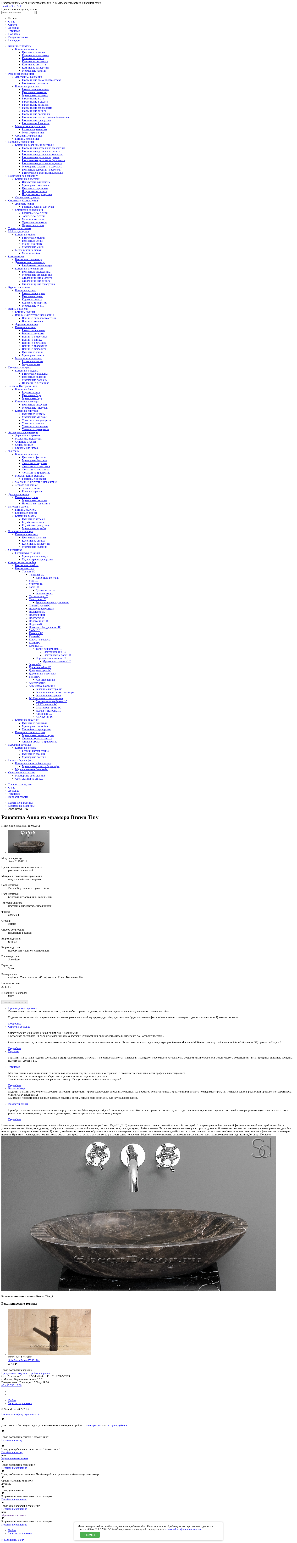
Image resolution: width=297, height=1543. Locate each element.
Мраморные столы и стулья (38, 735)
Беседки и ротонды (19, 744)
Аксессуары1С (37, 682)
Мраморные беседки (34, 757)
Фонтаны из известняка (36, 466)
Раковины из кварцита (35, 104)
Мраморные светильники (30, 775)
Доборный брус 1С (40, 670)
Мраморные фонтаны (34, 460)
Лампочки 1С (44, 713)
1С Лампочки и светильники (46, 698)
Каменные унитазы (26, 410)
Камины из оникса (33, 58)
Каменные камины (26, 49)
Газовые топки (44, 593)
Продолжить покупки (14, 1373)
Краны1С (34, 642)
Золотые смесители (33, 216)
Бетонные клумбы (25, 509)
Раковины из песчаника (36, 113)
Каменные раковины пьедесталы (34, 144)
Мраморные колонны (34, 546)
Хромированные (45, 679)
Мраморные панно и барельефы (40, 766)
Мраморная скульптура (35, 556)
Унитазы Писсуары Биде (22, 386)
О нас (11, 21)
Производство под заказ (22, 1008)
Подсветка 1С (37, 617)
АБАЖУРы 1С (44, 716)
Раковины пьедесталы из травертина (43, 148)
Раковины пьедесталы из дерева (40, 157)
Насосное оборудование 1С (45, 627)
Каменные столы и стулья (30, 732)
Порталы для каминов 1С (51, 658)
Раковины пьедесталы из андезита (42, 163)
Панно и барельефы (19, 760)
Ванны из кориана (32, 321)
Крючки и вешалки (40, 639)
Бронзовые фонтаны (34, 478)
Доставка (13, 27)
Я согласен (90, 1534)
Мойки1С (34, 630)
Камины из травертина (35, 67)
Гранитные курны (32, 296)
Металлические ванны (28, 358)
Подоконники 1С (39, 621)
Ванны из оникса (32, 339)
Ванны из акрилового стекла (39, 318)
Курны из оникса (32, 299)
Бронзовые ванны (32, 361)
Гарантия (13, 1051)
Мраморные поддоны (34, 379)
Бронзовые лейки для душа (38, 206)
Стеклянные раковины (28, 135)
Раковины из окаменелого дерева (41, 79)
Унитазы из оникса (33, 423)
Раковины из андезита (35, 101)
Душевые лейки (24, 203)
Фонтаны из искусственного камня (36, 481)
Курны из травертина (34, 302)
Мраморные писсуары (35, 407)
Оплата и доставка (19, 1026)
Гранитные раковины (34, 92)
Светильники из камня (21, 772)
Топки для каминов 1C (49, 648)
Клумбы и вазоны (18, 506)
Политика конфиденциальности (20, 1414)
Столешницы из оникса (36, 280)
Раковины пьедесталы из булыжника (43, 160)
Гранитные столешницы (36, 271)
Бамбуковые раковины (35, 83)
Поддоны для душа (19, 367)
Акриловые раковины (42, 685)
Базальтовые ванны (33, 330)
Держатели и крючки (27, 435)
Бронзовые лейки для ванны (52, 602)
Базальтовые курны (33, 293)
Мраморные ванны (33, 355)
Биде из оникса (31, 392)
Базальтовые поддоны (35, 373)
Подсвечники (37, 614)
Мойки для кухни (18, 231)
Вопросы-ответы (18, 37)
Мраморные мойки (33, 246)
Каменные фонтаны (26, 454)
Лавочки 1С (36, 633)
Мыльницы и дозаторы (28, 438)
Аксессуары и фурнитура (23, 432)
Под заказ (14, 33)
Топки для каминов (19, 228)
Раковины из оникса (34, 110)
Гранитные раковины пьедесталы (41, 169)
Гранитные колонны (34, 537)
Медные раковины (33, 132)
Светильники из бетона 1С (51, 701)
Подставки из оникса (34, 191)
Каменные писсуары (27, 401)
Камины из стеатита (34, 64)
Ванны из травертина (34, 345)
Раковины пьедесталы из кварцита (42, 154)
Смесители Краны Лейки (23, 200)
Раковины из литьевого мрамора (55, 692)
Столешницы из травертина (38, 284)
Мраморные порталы (34, 500)
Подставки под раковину (23, 175)
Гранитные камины (33, 52)
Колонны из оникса (33, 540)
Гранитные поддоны (34, 376)
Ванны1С (34, 676)
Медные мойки (31, 253)
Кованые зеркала (32, 491)
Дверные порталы (18, 494)
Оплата (12, 24)
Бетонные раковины (27, 138)
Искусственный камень (36, 182)
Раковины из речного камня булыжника (45, 117)
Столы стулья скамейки (22, 562)
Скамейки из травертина (36, 729)
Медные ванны (31, 364)
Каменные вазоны (25, 515)
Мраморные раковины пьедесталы (42, 166)
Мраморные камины (34, 70)
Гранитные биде (31, 395)
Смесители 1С (37, 599)
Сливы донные (24, 444)
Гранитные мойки (32, 240)
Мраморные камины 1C (57, 661)
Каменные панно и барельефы (33, 763)
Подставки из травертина (37, 194)
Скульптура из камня (27, 552)
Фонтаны (13, 450)
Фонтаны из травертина (36, 472)
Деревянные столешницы (30, 262)
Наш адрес (14, 40)
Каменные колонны (26, 534)
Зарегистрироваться (20, 1403)
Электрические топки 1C (57, 655)
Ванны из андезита (33, 333)
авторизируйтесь (117, 1425)
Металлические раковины (30, 126)
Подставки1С (37, 611)
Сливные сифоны (25, 441)
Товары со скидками (20, 784)
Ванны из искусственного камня (34, 314)
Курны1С (34, 636)
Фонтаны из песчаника (35, 469)
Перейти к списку (12, 1440)
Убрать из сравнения (13, 1515)
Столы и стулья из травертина (39, 741)
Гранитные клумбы (33, 518)
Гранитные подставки (35, 188)
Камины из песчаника (35, 61)
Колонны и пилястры (20, 531)
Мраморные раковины (35, 95)
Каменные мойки (25, 234)
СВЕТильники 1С (46, 704)
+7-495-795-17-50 (11, 5)
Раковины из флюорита (36, 123)
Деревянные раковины (28, 76)
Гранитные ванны (32, 352)
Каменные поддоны (26, 370)
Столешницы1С (38, 596)
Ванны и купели (18, 308)
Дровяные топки (45, 590)
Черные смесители (33, 225)
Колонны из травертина (36, 543)
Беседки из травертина (35, 750)
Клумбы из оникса (33, 522)
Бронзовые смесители (35, 212)
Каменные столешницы (29, 268)
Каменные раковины (27, 86)
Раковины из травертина (36, 120)
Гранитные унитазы (33, 413)
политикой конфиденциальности (183, 1529)
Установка (14, 30)
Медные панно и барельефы (31, 769)
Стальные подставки (27, 197)
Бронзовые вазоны (26, 512)
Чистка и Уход (16, 1088)
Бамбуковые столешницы (37, 265)
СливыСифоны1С (39, 605)
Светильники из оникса (29, 778)
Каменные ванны (25, 327)
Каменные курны (25, 290)
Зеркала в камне (31, 488)
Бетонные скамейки (26, 565)
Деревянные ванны (26, 324)
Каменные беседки (26, 747)
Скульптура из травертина (37, 559)
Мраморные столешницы (37, 274)
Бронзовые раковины (34, 129)
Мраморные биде (32, 398)
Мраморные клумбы (34, 528)
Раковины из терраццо (49, 689)
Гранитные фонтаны (34, 457)
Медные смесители (33, 219)
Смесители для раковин (29, 209)
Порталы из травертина (36, 503)
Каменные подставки (27, 178)
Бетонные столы (24, 568)
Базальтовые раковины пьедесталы (42, 172)
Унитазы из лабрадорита (36, 420)
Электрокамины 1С (54, 651)
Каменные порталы (26, 497)
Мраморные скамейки (35, 726)
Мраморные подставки (35, 185)
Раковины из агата (33, 98)
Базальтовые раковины (35, 89)
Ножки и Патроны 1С (49, 710)
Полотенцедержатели (41, 608)
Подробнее (14, 1023)
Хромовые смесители (34, 222)
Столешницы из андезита (37, 277)
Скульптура (15, 549)
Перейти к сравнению (14, 1467)
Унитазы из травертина (35, 429)
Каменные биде (24, 389)
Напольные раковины (21, 141)
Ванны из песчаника (34, 342)
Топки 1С (34, 586)
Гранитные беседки (33, 753)
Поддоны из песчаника (35, 382)
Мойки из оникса (32, 243)
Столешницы (16, 256)
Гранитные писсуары (34, 404)
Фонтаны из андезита (34, 463)
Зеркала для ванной (26, 484)
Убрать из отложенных (14, 1458)
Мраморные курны (33, 305)
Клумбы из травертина (35, 525)
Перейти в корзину (39, 1373)
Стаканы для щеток (26, 447)
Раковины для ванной (21, 73)
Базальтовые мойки (33, 237)
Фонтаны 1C (36, 574)
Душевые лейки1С (40, 667)
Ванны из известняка (34, 336)
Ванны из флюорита (34, 348)
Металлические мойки (28, 250)
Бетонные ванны (25, 311)
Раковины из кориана (48, 695)
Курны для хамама (19, 287)
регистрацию (93, 1425)
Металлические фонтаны (30, 475)
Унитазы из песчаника (35, 426)
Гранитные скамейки (34, 723)
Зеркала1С (35, 664)
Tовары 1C (28, 571)
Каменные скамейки (27, 719)
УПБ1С (33, 580)
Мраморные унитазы (34, 416)
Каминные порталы (19, 45)
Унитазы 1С (36, 583)
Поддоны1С (36, 624)
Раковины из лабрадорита (37, 107)
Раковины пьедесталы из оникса (41, 151)
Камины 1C (36, 645)
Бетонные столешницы (28, 259)
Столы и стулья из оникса (37, 738)
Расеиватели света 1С (48, 707)
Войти (12, 1400)
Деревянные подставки (42, 673)
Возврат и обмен (18, 1103)
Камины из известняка (35, 55)
